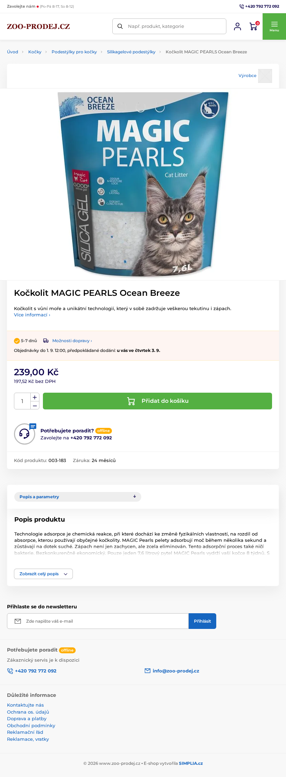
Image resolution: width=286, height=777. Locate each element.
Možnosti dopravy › (72, 340)
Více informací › (32, 314)
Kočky (35, 51)
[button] (274, 26)
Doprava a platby (26, 718)
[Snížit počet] (35, 405)
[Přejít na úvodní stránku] (38, 26)
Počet (22, 401)
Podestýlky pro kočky (74, 51)
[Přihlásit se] (237, 26)
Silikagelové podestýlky (131, 51)
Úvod (12, 51)
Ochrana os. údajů (28, 712)
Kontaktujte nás (25, 705)
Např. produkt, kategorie (156, 26)
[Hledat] (120, 26)
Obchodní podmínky (31, 725)
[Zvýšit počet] (35, 397)
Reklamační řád (25, 732)
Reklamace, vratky (28, 739)
